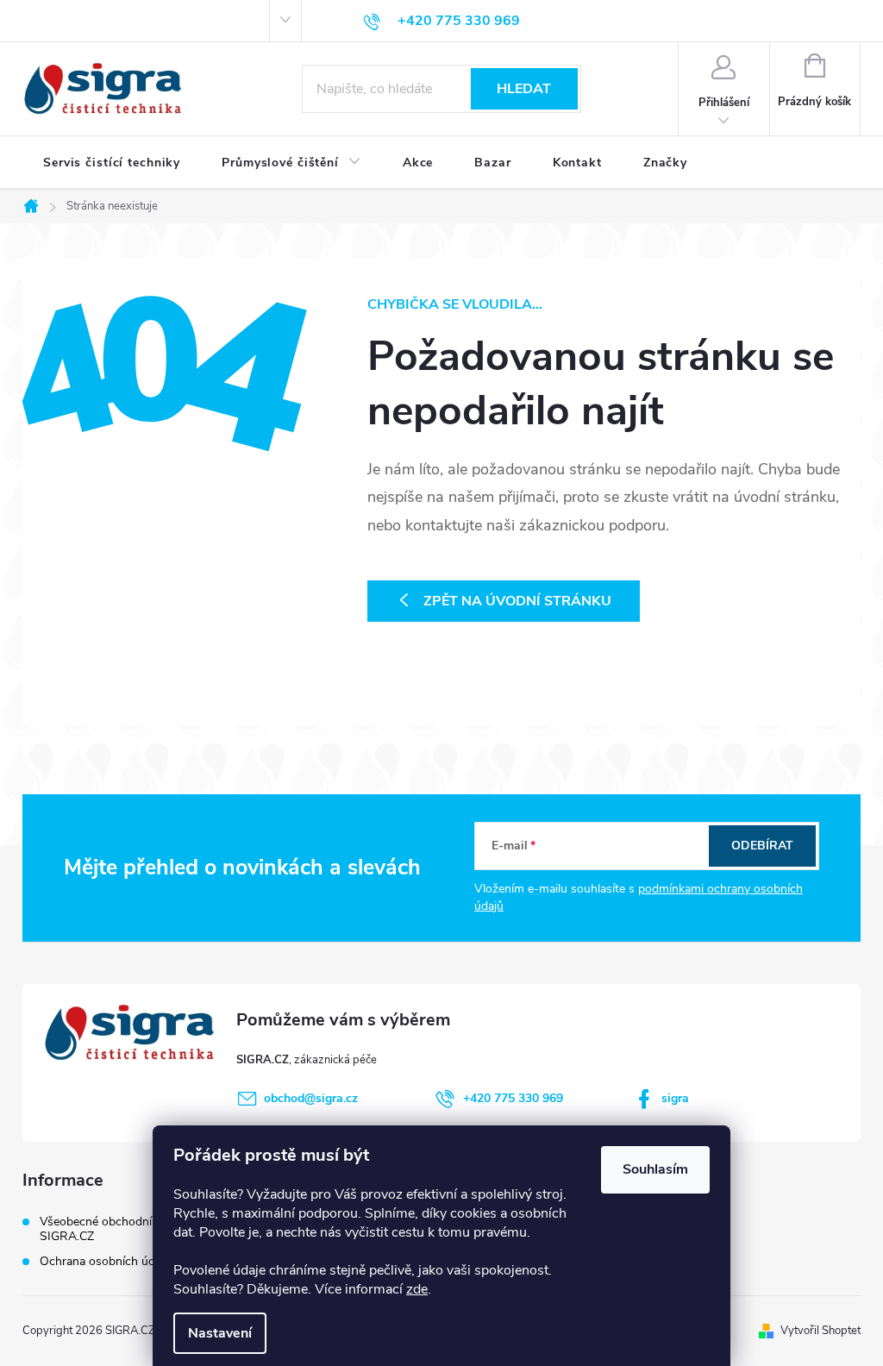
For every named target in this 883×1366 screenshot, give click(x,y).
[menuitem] (111, 163)
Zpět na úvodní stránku (517, 601)
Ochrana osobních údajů (105, 1261)
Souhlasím (655, 1169)
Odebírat (762, 845)
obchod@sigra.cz (311, 1098)
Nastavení (220, 1333)
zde (417, 1289)
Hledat (524, 88)
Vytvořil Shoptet (820, 1330)
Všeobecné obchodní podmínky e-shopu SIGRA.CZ (148, 1228)
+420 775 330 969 (513, 1098)
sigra (675, 1098)
